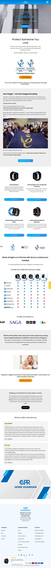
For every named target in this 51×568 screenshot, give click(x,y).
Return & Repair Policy (22, 547)
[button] (3, 2)
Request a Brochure (25, 380)
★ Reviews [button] (50, 285)
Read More (10, 439)
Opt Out (3, 539)
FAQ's (19, 530)
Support (19, 550)
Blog (2, 533)
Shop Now (25, 26)
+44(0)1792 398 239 (25, 77)
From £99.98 (14, 235)
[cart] (47, 2)
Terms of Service (21, 536)
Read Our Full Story (25, 160)
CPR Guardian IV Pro (39, 536)
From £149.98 (37, 235)
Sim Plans (20, 544)
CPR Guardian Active (39, 533)
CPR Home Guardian (39, 530)
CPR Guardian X (38, 539)
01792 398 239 (28, 512)
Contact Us (3, 536)
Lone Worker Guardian (39, 541)
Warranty (20, 533)
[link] (37, 176)
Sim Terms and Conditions (24, 541)
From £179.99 (37, 199)
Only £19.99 (14, 199)
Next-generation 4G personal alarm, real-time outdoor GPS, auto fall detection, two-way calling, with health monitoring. (37, 190)
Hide (6, 439)
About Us (3, 530)
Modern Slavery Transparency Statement (31, 565)
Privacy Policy (21, 539)
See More (25, 407)
